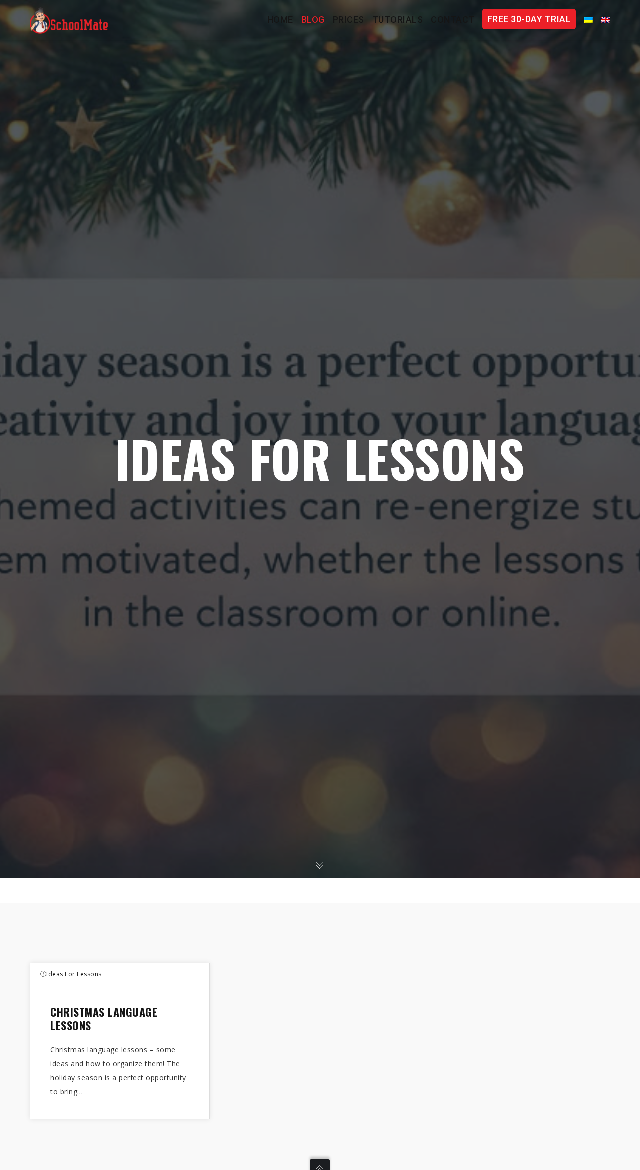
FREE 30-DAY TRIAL (530, 19)
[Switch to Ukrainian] (584, 20)
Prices (348, 19)
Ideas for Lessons (74, 974)
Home (281, 19)
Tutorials (398, 19)
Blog (313, 19)
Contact (453, 19)
